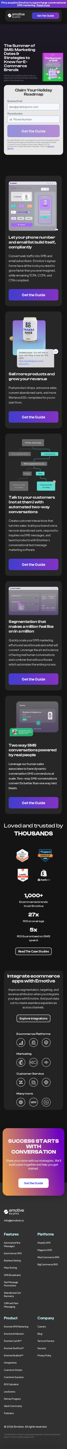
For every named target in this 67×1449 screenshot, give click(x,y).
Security (41, 1348)
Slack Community (13, 1405)
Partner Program (12, 1398)
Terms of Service (45, 1340)
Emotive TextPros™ (14, 1348)
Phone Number (15, 113)
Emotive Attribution (14, 1333)
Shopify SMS (43, 1242)
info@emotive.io (14, 1220)
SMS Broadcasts (12, 1274)
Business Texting (12, 1260)
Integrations (10, 1362)
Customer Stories (13, 1369)
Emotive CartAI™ (13, 1340)
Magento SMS (44, 1250)
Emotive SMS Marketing (16, 1326)
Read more (43, 5)
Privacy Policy (44, 1355)
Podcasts (9, 1413)
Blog (39, 1333)
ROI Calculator (11, 1384)
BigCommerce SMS (47, 1264)
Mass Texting (10, 1267)
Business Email (14, 101)
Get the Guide (45, 15)
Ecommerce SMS (13, 1253)
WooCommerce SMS (48, 1257)
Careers (41, 1326)
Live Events (9, 1391)
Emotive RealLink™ (13, 1355)
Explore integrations (33, 1018)
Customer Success (13, 1377)
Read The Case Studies (33, 951)
